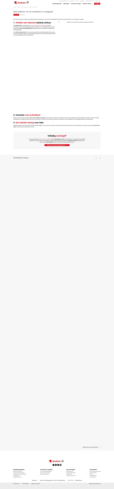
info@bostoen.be (78, 480)
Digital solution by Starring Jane (95, 483)
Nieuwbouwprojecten (57, 3)
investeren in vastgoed (45, 139)
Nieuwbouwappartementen (19, 472)
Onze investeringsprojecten (46, 471)
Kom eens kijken (70, 469)
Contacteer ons (93, 477)
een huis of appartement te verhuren (37, 25)
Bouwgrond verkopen (44, 474)
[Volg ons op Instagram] (58, 465)
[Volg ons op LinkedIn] (56, 465)
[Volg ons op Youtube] (61, 465)
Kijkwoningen (66, 3)
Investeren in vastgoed (76, 3)
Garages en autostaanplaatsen (19, 474)
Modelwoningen (69, 471)
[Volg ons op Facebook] (53, 465)
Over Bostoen (81, 0)
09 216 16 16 (70, 480)
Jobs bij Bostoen (93, 475)
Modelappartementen (70, 472)
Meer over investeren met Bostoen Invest (56, 145)
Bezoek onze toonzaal (71, 475)
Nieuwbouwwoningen (17, 471)
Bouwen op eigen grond (63, 0)
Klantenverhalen (93, 472)
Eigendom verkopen (87, 3)
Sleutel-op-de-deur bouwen (95, 471)
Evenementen (71, 0)
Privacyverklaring (25, 483)
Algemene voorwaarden (35, 483)
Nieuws (76, 0)
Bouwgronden (16, 475)
